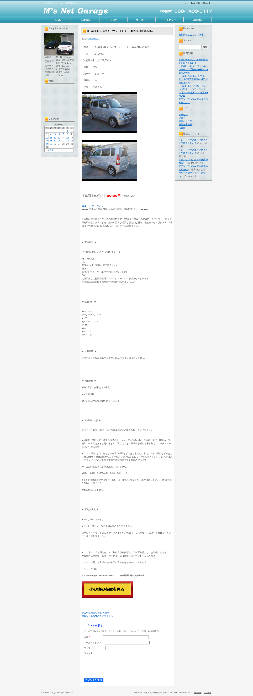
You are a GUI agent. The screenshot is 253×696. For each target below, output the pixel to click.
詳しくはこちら (92, 206)
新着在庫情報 (185, 124)
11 (51, 137)
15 (67, 137)
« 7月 (51, 150)
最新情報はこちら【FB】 (191, 34)
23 (71, 140)
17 (47, 140)
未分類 (182, 127)
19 (55, 140)
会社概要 (196, 3)
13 (59, 137)
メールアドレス (92, 642)
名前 (87, 637)
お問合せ (205, 3)
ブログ (182, 118)
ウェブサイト (90, 648)
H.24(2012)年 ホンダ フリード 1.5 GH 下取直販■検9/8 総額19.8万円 (193, 79)
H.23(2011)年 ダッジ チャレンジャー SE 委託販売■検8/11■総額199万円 (194, 69)
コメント (88, 653)
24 (47, 144)
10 (47, 137)
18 (51, 140)
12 (55, 137)
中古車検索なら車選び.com (95, 612)
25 (51, 144)
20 (59, 140)
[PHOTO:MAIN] (127, 112)
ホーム (187, 3)
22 (67, 140)
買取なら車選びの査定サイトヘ (97, 616)
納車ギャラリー (186, 121)
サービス (183, 114)
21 (63, 140)
